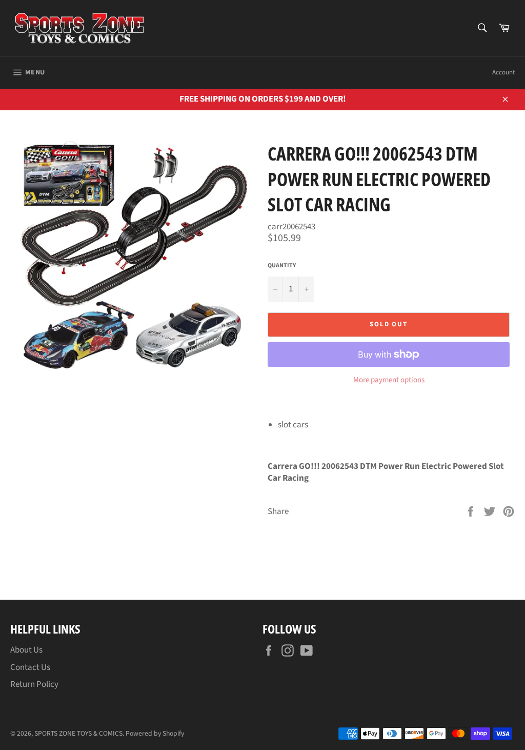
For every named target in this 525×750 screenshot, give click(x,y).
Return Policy (34, 684)
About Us (26, 650)
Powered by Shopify (155, 733)
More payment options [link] (389, 380)
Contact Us (30, 667)
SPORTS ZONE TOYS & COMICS (78, 733)
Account (503, 72)
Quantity (282, 266)
